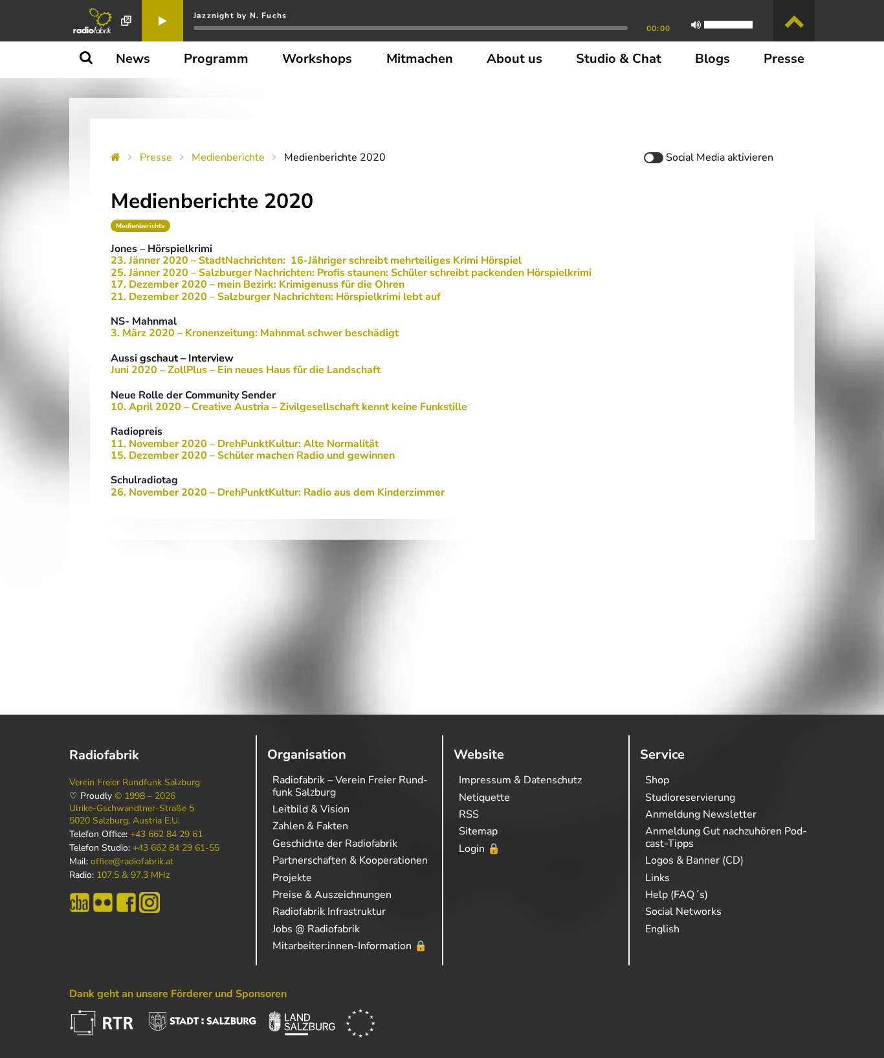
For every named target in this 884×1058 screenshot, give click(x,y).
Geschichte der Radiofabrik (334, 843)
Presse (156, 157)
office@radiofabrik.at (132, 862)
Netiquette (484, 797)
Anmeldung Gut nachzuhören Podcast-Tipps (726, 837)
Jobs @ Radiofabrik (316, 929)
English (662, 929)
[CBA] (79, 902)
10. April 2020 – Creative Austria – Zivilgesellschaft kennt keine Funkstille (289, 407)
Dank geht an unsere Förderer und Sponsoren (178, 994)
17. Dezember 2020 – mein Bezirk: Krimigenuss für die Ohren (257, 284)
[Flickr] (103, 902)
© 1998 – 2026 (145, 796)
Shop (657, 780)
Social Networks (683, 911)
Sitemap (478, 831)
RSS (469, 814)
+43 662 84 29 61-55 (176, 848)
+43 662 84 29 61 (166, 834)
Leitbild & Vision (310, 809)
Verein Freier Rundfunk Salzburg (134, 782)
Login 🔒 (479, 849)
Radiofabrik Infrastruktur (329, 911)
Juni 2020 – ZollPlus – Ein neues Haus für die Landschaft (246, 370)
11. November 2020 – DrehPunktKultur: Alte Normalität (245, 444)
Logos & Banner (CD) (694, 860)
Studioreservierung (690, 797)
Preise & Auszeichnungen (332, 895)
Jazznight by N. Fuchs (240, 15)
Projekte (292, 878)
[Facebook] (126, 902)
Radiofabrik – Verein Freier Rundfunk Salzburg (350, 786)
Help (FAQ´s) (676, 895)
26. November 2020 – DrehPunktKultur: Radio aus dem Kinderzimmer (278, 492)
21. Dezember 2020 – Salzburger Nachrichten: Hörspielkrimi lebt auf (276, 297)
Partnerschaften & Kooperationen (350, 860)
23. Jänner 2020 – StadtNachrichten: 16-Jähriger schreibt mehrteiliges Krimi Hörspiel (316, 260)
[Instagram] (149, 902)
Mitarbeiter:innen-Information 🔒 (349, 946)
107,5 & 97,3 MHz (133, 875)
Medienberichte (228, 157)
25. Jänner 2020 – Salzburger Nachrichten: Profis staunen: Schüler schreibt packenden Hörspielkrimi (351, 273)
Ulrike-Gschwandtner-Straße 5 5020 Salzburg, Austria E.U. (131, 814)
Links (657, 878)
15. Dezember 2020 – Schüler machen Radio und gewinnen (253, 455)
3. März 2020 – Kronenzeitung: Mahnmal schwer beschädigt (255, 333)
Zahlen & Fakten (310, 826)
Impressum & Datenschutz (520, 780)
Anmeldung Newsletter (701, 814)
